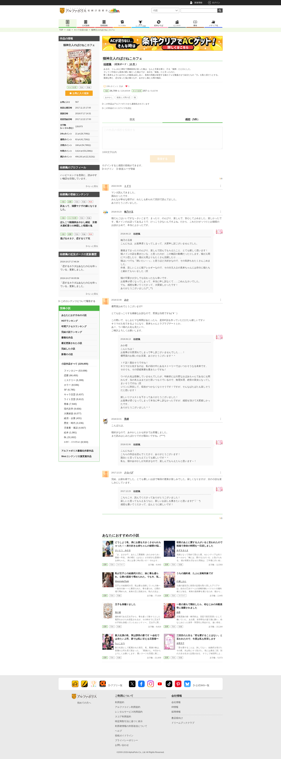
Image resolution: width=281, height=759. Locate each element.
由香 (178, 612)
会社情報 (176, 702)
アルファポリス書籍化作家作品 (77, 450)
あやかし (109, 97)
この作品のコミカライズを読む (118, 108)
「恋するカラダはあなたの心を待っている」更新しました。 (78, 268)
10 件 (132, 64)
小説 (69, 30)
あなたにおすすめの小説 (74, 315)
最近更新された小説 (71, 343)
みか (126, 299)
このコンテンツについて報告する (78, 301)
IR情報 (174, 707)
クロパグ (128, 472)
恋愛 (105, 564)
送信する (162, 158)
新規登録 (198, 2)
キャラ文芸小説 (81, 30)
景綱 (126, 419)
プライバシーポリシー (126, 740)
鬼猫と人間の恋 (123, 97)
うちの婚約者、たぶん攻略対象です (195, 573)
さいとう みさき (123, 550)
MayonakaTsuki (122, 581)
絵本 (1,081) (70, 432)
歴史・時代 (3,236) (74, 423)
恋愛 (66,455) (71, 375)
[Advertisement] (79, 486)
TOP (61, 30)
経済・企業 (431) (73, 418)
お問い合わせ (122, 745)
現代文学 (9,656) (72, 408)
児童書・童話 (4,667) (75, 427)
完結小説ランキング (71, 332)
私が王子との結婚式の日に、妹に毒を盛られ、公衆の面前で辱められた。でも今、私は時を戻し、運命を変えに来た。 (138, 576)
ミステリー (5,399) (74, 380)
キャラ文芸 (137, 91)
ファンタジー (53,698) (75, 370)
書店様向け (177, 718)
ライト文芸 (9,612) (74, 399)
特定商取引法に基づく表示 (129, 721)
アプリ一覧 (116, 685)
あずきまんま (182, 550)
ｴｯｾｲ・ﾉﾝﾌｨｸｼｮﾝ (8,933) (76, 442)
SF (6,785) (69, 389)
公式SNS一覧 (202, 685)
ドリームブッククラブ (182, 722)
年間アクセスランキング (74, 326)
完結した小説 (68, 348)
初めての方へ (84, 702)
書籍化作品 (67, 337)
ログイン (216, 2)
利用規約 (119, 702)
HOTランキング (69, 320)
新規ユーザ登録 (127, 169)
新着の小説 (67, 354)
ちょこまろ (120, 643)
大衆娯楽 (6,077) (72, 413)
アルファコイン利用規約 (127, 707)
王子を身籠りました (125, 604)
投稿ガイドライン (124, 735)
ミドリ (127, 186)
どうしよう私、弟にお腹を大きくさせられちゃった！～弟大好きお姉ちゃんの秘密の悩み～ (138, 545)
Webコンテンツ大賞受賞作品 (76, 456)
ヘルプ (118, 730)
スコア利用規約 (123, 716)
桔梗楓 (107, 64)
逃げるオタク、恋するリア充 (75, 238)
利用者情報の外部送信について (131, 726)
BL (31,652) (70, 437)
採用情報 (176, 711)
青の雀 (118, 612)
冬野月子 (180, 643)
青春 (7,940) (70, 404)
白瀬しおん (181, 581)
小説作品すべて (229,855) (74, 363)
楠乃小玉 (128, 211)
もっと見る (93, 186)
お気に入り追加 (81, 93)
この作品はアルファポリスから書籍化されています (126, 104)
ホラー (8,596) (71, 385)
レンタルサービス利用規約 (129, 711)
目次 (132, 119)
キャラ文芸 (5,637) (74, 394)
